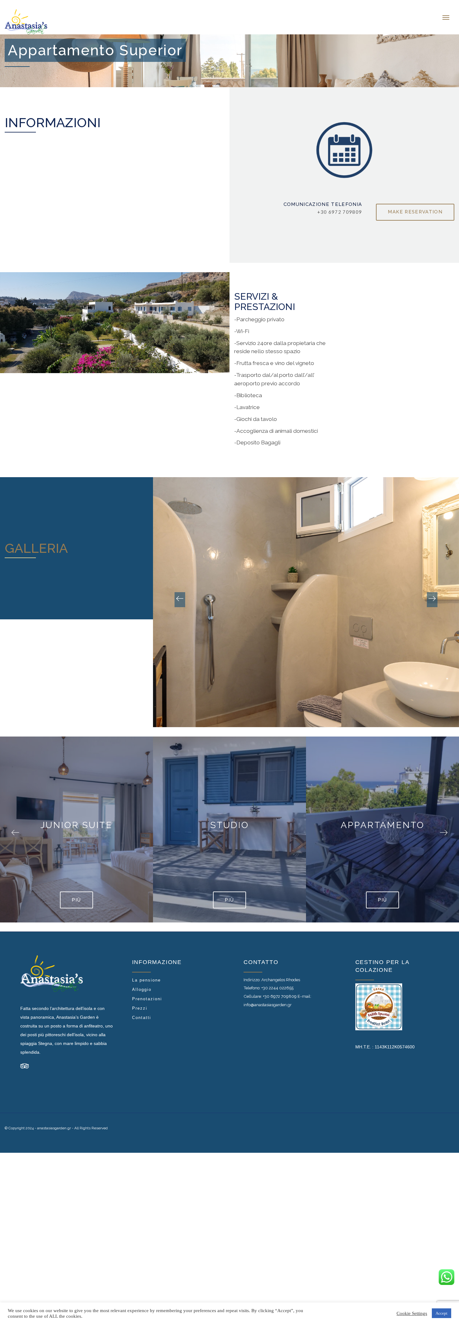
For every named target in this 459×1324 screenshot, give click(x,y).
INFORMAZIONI (53, 116)
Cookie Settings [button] (412, 1313)
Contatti (141, 1011)
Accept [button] (441, 1313)
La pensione (146, 974)
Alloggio (141, 983)
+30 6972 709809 (280, 989)
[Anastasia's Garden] (57, 14)
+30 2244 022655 (277, 981)
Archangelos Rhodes (280, 973)
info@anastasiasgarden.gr (268, 998)
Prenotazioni (147, 992)
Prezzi (139, 1002)
